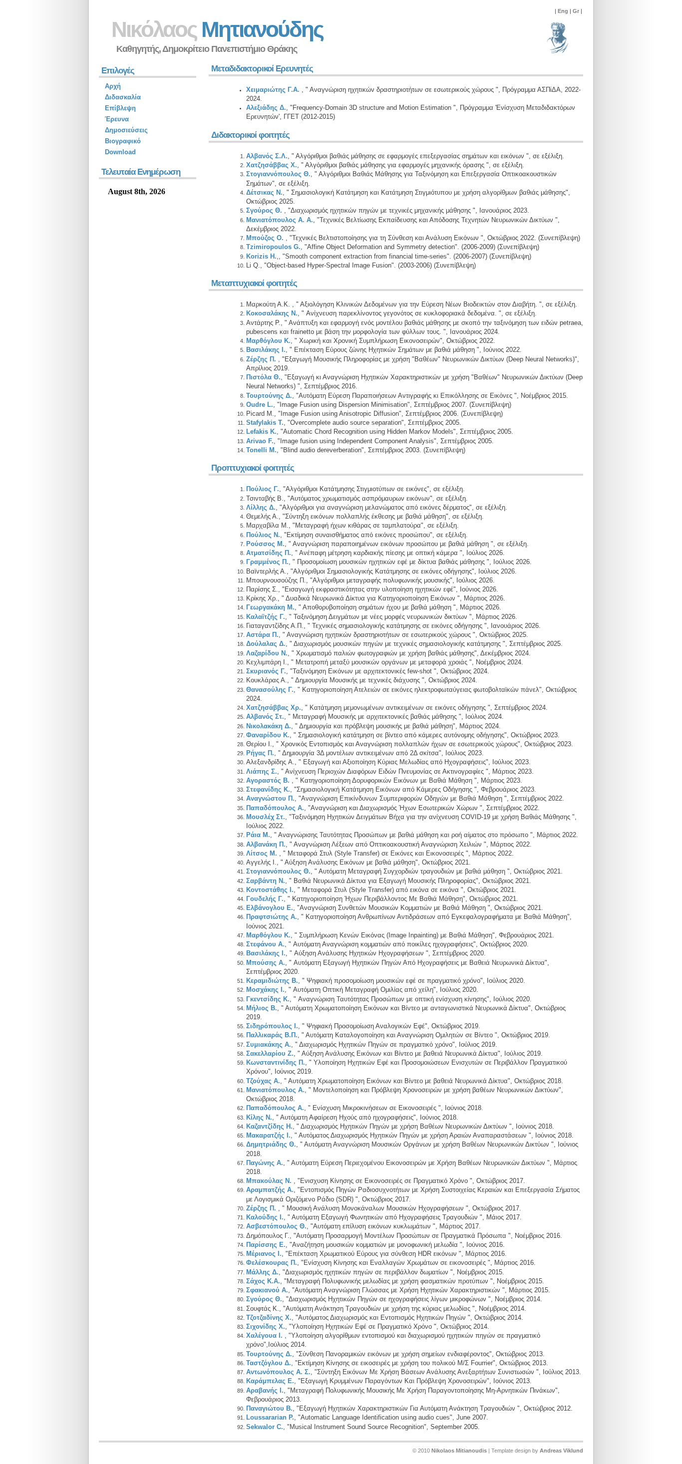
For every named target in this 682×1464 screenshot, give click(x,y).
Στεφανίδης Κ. (268, 789)
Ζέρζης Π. (262, 359)
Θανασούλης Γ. (270, 689)
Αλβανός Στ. (265, 716)
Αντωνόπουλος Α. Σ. (278, 1372)
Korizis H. (261, 256)
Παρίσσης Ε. (266, 1244)
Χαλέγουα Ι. (265, 1335)
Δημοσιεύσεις (126, 130)
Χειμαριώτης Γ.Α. (274, 89)
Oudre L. (259, 404)
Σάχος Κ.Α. (263, 1281)
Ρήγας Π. (260, 753)
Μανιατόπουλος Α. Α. (279, 220)
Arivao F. (260, 441)
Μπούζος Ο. (266, 238)
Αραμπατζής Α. (270, 1189)
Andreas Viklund (561, 1451)
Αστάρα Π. (262, 634)
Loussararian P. (270, 1417)
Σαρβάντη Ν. (265, 880)
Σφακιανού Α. (267, 1290)
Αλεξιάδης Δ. (266, 107)
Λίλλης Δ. (261, 507)
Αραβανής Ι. (265, 1390)
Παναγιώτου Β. (269, 1408)
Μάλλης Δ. (262, 1272)
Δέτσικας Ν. (264, 192)
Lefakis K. (261, 431)
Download (120, 152)
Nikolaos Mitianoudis (459, 1451)
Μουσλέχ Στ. (265, 817)
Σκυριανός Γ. (266, 671)
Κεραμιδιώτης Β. (272, 980)
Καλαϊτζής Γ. (265, 616)
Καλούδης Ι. (265, 1217)
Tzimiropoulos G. (273, 247)
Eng (563, 11)
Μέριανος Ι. (264, 1253)
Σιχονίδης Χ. (265, 1326)
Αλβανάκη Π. (266, 844)
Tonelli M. (261, 450)
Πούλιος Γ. (262, 489)
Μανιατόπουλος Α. (275, 1090)
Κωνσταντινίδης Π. (275, 1062)
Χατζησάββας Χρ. (273, 707)
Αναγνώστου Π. (270, 798)
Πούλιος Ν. (263, 535)
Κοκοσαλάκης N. (272, 313)
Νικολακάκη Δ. (268, 726)
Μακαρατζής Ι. (268, 1135)
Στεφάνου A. (265, 944)
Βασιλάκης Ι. (266, 349)
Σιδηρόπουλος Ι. (272, 1026)
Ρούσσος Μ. (265, 544)
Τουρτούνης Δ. (269, 395)
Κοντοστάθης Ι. (270, 889)
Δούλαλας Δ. (266, 643)
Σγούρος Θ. (265, 210)
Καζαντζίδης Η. (269, 1126)
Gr (576, 11)
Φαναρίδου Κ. (268, 735)
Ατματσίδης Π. (268, 553)
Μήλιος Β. (261, 1008)
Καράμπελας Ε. (270, 1381)
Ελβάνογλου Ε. (269, 907)
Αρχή (113, 86)
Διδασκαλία (123, 97)
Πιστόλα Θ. (263, 377)
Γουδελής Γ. (265, 898)
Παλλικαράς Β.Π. (272, 1035)
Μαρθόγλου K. (268, 340)
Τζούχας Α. (263, 1081)
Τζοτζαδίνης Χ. (269, 1317)
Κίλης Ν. (259, 1117)
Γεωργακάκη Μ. (270, 607)
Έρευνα (117, 119)
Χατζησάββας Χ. (271, 165)
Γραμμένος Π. (267, 562)
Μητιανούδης (217, 29)
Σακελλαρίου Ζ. (270, 1053)
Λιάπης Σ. (261, 771)
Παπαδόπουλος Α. (275, 808)
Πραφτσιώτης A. (271, 916)
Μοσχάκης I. (265, 989)
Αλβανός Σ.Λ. (267, 156)
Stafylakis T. (265, 422)
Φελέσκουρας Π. (271, 1262)
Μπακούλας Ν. (270, 1180)
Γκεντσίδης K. (268, 999)
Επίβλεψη (120, 108)
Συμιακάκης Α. (268, 1044)
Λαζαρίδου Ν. (267, 653)
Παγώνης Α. (264, 1163)
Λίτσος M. (262, 853)
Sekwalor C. (264, 1427)
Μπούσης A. (265, 962)
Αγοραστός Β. (268, 780)
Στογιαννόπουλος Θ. (278, 174)
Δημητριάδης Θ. (271, 1144)
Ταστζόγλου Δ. (268, 1363)
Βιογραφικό (123, 141)
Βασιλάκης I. (266, 953)
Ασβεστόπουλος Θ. (276, 1226)
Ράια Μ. (258, 835)
